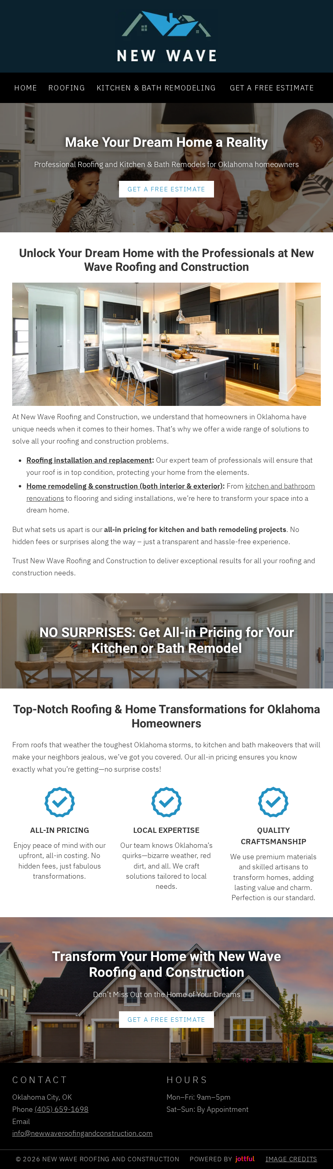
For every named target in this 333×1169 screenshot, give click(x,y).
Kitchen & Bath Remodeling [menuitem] (156, 87)
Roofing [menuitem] (66, 87)
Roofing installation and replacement (89, 460)
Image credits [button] (291, 1159)
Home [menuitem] (25, 87)
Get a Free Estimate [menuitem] (272, 87)
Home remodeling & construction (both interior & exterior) (124, 486)
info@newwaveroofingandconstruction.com (82, 1133)
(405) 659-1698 (62, 1109)
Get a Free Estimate (166, 188)
